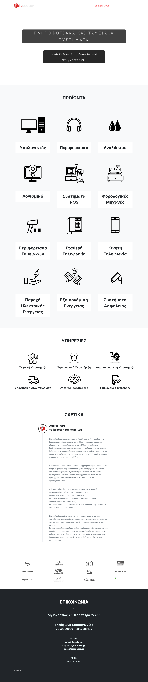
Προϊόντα (56, 5)
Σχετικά (86, 5)
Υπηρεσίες (72, 5)
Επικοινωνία (101, 5)
